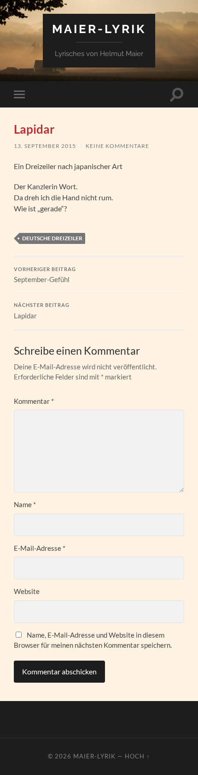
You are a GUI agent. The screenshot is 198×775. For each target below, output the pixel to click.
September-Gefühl (45, 275)
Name (25, 504)
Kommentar (34, 401)
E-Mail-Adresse (39, 548)
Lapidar (42, 311)
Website (27, 591)
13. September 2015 (45, 145)
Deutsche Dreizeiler (52, 238)
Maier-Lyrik (99, 29)
